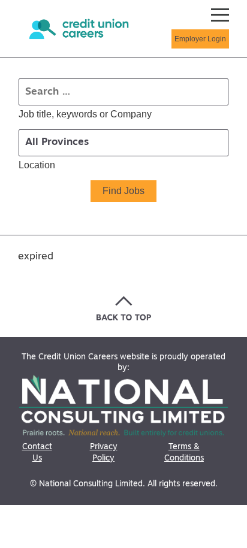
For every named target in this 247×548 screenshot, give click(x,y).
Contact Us (37, 452)
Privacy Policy (104, 452)
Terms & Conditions (184, 452)
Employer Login (200, 39)
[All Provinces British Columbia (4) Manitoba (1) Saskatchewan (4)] (123, 142)
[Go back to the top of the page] (123, 308)
